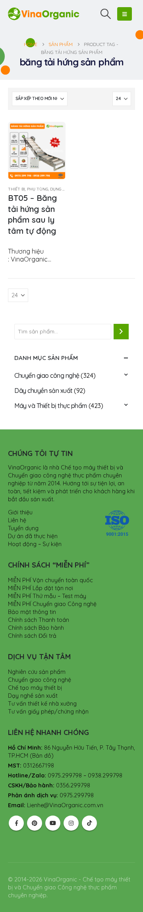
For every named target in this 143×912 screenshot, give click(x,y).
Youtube (52, 823)
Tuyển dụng (23, 528)
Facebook (16, 823)
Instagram (71, 823)
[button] (106, 14)
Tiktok (89, 823)
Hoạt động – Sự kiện (35, 544)
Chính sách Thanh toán (38, 619)
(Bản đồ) (42, 755)
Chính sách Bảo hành (36, 627)
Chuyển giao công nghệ (46, 375)
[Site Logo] (43, 14)
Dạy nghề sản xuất (33, 695)
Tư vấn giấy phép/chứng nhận (48, 711)
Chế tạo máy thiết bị (35, 687)
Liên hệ (17, 520)
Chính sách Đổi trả (32, 635)
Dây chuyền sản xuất (43, 390)
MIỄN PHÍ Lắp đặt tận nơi (40, 588)
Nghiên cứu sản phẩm (37, 671)
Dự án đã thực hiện (33, 536)
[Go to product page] (36, 150)
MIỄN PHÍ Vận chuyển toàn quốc (50, 580)
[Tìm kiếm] (121, 331)
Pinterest (34, 823)
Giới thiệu (20, 512)
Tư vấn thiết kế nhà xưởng (42, 703)
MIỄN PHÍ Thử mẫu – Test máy (47, 596)
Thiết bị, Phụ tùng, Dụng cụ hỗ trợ (46, 189)
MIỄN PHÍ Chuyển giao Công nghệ (52, 604)
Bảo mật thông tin (32, 612)
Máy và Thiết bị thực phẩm (50, 406)
